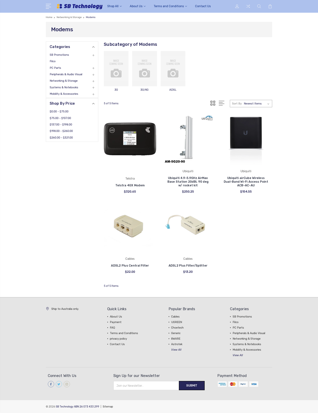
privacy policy (118, 338)
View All (176, 349)
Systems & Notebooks (64, 87)
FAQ (112, 327)
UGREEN (176, 322)
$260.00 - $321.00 (61, 137)
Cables (175, 316)
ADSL (172, 89)
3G (116, 89)
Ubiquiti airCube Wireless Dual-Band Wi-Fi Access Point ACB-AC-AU (246, 181)
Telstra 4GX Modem (130, 185)
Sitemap (108, 406)
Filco (53, 61)
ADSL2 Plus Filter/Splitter (188, 265)
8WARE (175, 338)
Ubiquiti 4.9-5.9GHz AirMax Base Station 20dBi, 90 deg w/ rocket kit (188, 181)
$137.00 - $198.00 (61, 124)
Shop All (113, 6)
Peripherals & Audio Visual (66, 74)
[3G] (116, 68)
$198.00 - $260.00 (61, 131)
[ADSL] (173, 68)
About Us (136, 6)
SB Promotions (59, 54)
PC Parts (55, 68)
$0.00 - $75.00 (59, 111)
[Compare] (248, 8)
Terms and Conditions (169, 6)
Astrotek (176, 344)
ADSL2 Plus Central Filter (130, 265)
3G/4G (144, 89)
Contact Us (203, 6)
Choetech (177, 327)
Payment (115, 322)
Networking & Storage (64, 80)
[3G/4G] (144, 68)
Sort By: (237, 103)
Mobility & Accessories (64, 93)
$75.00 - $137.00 (60, 118)
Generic (176, 333)
